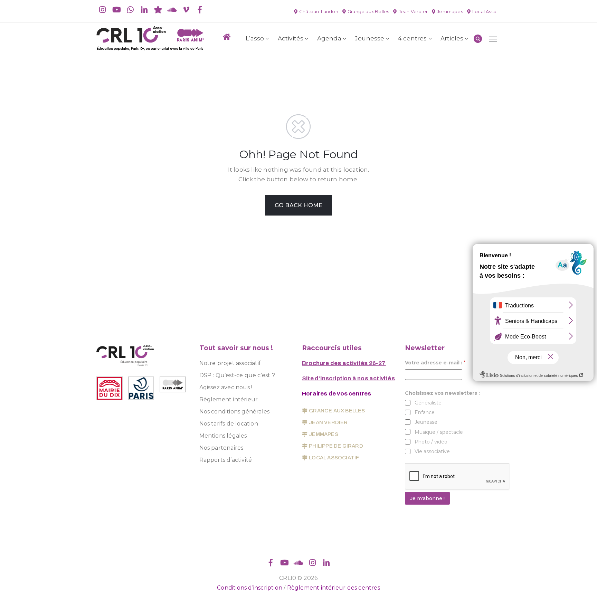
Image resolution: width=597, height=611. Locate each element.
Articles (452, 38)
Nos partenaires (221, 448)
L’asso (255, 38)
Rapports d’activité (225, 460)
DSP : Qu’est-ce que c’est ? (237, 375)
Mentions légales (223, 435)
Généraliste (428, 403)
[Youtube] (116, 9)
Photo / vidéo (431, 442)
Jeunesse (370, 38)
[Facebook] (199, 9)
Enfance (425, 412)
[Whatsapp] (130, 9)
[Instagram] (102, 9)
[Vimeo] (186, 9)
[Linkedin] (144, 9)
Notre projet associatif (230, 363)
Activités (291, 38)
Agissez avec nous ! (226, 387)
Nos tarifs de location (228, 423)
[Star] (158, 9)
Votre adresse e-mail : (435, 363)
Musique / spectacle (439, 432)
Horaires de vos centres (336, 393)
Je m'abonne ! (427, 498)
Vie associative (432, 451)
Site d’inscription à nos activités (348, 378)
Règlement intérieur (228, 399)
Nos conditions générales (234, 411)
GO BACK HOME (298, 205)
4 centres (412, 38)
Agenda (329, 38)
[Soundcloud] (172, 9)
